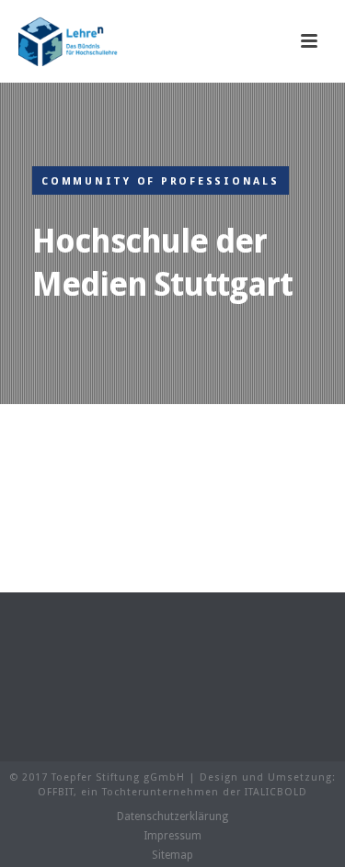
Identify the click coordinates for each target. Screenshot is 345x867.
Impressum (172, 835)
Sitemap (172, 855)
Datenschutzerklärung (172, 816)
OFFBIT (56, 792)
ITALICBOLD (276, 792)
